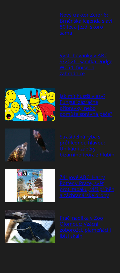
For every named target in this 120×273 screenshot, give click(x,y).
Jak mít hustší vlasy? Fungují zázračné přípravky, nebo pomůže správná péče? (86, 105)
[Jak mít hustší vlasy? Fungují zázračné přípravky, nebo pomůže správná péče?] (30, 105)
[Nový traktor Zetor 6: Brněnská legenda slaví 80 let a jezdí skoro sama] (30, 24)
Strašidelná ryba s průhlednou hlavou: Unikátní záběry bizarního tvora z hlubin (87, 145)
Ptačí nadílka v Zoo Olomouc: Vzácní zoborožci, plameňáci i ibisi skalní (85, 226)
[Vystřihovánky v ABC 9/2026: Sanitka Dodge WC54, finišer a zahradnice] (30, 64)
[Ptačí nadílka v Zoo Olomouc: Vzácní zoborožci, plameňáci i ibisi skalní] (30, 227)
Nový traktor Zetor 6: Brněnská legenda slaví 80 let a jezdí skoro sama (86, 23)
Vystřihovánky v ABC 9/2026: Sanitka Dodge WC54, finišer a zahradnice (86, 64)
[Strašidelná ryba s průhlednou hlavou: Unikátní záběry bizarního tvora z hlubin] (30, 145)
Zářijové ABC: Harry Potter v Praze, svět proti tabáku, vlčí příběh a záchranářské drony (87, 186)
